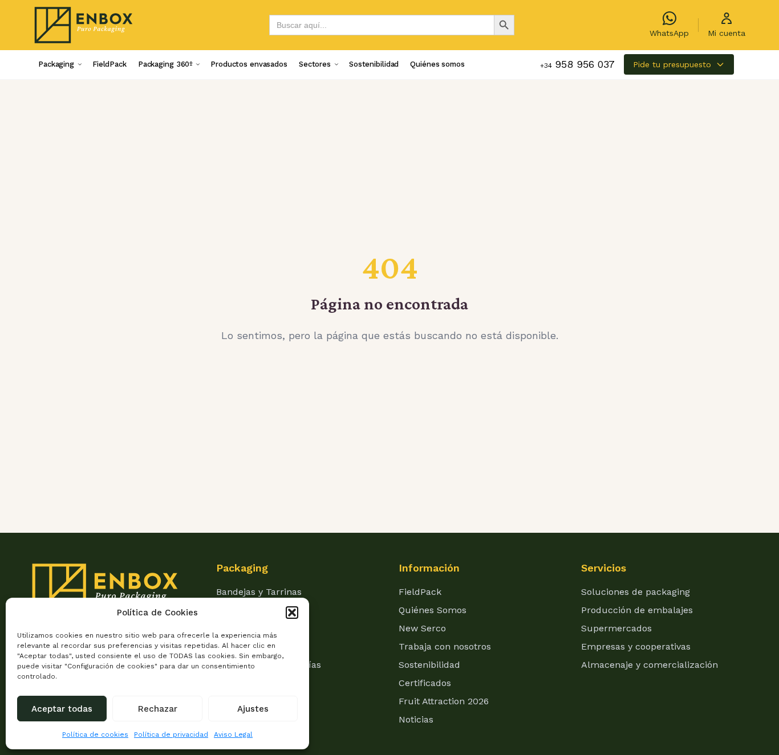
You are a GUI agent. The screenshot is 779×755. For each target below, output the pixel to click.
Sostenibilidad (374, 64)
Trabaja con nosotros (445, 646)
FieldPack (109, 64)
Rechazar (157, 709)
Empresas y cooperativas (636, 646)
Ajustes (253, 709)
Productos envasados (248, 64)
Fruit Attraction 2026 (444, 701)
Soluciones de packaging (635, 591)
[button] (292, 612)
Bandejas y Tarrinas (259, 591)
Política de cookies (95, 734)
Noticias (416, 719)
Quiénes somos (437, 64)
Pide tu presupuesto (672, 64)
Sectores (315, 64)
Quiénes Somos (432, 610)
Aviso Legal (233, 734)
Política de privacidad (171, 734)
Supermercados (616, 628)
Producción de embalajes (637, 610)
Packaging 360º (165, 64)
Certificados (425, 683)
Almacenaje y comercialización (649, 664)
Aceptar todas (61, 709)
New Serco (422, 628)
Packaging (56, 64)
